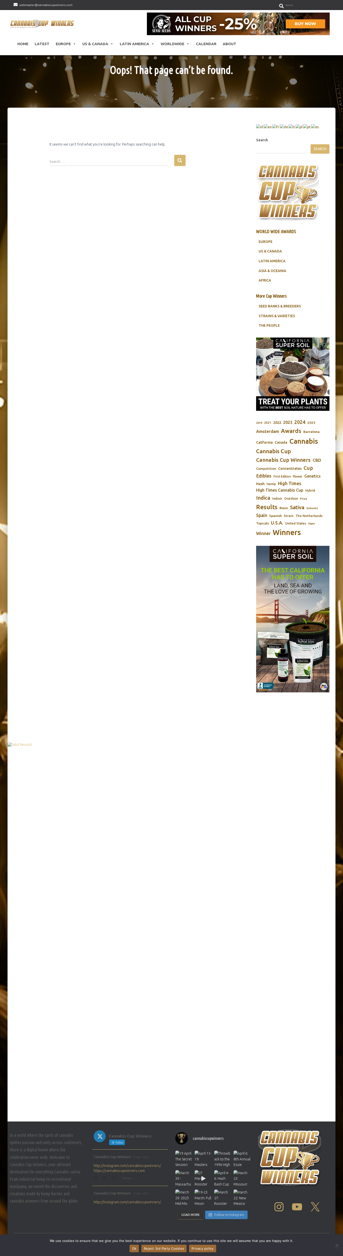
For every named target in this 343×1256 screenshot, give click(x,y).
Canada (281, 442)
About (229, 44)
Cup (308, 468)
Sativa (297, 507)
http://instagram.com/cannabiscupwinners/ (127, 1166)
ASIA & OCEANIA (272, 271)
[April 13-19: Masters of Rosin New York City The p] (203, 1159)
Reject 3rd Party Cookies (164, 1248)
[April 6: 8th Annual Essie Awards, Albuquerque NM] (242, 1159)
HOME (22, 44)
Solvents (312, 508)
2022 (277, 422)
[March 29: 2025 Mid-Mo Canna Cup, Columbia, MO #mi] (183, 1197)
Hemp (271, 484)
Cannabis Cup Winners (283, 460)
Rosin (283, 508)
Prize (303, 498)
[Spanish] (315, 127)
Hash (260, 484)
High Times (289, 483)
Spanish (275, 516)
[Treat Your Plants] (292, 374)
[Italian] (292, 127)
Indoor (277, 498)
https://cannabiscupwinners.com (119, 1171)
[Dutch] (260, 127)
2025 (311, 423)
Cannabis (303, 441)
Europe (63, 44)
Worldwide (172, 44)
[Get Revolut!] (171, 931)
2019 (259, 422)
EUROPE (265, 242)
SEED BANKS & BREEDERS (280, 306)
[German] (284, 127)
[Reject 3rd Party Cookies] (336, 1245)
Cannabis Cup (273, 451)
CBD (317, 460)
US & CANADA (270, 251)
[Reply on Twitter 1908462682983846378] (96, 1178)
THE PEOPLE (269, 325)
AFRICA (265, 280)
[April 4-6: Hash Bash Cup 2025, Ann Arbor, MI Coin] (222, 1178)
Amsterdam (267, 431)
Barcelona (311, 432)
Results (266, 506)
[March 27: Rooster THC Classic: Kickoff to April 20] (222, 1197)
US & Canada (95, 44)
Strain (289, 516)
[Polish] (299, 127)
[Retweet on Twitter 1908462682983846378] (105, 1178)
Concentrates (290, 468)
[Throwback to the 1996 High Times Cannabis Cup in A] (222, 1159)
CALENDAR (206, 44)
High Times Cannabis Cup (279, 490)
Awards (291, 431)
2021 (267, 422)
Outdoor (291, 498)
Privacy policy (203, 1248)
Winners (287, 532)
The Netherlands (309, 515)
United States (295, 523)
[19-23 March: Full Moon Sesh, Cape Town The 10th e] (203, 1197)
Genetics (312, 476)
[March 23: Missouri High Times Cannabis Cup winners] (242, 1178)
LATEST (42, 44)
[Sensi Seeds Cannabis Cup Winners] (238, 24)
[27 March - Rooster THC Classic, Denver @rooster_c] (203, 1178)
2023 (287, 422)
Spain (261, 515)
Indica (263, 498)
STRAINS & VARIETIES (277, 316)
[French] (276, 127)
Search (262, 140)
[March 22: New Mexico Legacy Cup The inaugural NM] (242, 1197)
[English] (268, 127)
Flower (297, 476)
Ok (134, 1248)
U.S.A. (277, 522)
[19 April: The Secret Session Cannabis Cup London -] (183, 1159)
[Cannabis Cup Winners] (43, 24)
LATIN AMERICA (272, 261)
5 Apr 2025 (141, 1157)
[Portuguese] (307, 127)
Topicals (262, 523)
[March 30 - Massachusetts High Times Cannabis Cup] (183, 1178)
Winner (263, 533)
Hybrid (310, 490)
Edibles (263, 475)
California (264, 442)
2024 (299, 422)
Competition (266, 468)
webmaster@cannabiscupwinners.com (46, 5)
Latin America (134, 44)
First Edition (282, 476)
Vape (311, 523)
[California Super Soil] (292, 619)
